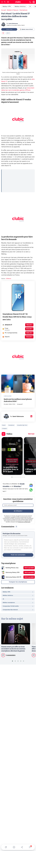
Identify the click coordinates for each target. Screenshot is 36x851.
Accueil (3, 10)
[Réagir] (3, 33)
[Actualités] (6, 847)
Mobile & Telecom (12, 10)
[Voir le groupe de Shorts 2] (14, 477)
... (3, 171)
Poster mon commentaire (18, 554)
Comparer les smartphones (18, 582)
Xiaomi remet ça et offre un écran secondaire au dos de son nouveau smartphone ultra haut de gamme (13, 649)
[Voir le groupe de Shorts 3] (16, 477)
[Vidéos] (14, 847)
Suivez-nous (9, 29)
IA (30, 6)
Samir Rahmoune (13, 23)
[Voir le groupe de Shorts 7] (24, 477)
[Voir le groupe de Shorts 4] (18, 477)
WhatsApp (17, 486)
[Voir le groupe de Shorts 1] (12, 477)
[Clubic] (18, 2)
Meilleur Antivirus (20, 6)
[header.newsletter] (8, 2)
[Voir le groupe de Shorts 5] (20, 477)
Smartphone (23, 10)
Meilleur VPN (7, 6)
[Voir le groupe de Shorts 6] (22, 477)
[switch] (30, 2)
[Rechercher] (5, 2)
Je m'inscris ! (18, 511)
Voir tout (31, 434)
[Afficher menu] (2, 1)
